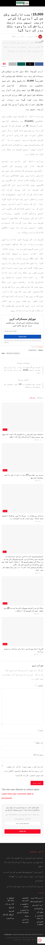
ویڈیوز (10, 918)
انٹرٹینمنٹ (36, 901)
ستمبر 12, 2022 (38, 654)
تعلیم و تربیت (39, 916)
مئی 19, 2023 (38, 480)
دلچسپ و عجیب (24, 904)
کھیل (11, 907)
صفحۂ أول (40, 10)
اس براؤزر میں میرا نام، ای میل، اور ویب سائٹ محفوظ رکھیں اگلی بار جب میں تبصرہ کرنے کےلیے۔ (23, 770)
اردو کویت (31, 36)
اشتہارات (27, 939)
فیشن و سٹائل (10, 898)
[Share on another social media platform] (13, 64)
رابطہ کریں (18, 939)
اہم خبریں (37, 905)
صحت (4, 551)
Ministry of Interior (13, 353)
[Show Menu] (41, 3)
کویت (33, 10)
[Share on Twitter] (30, 64)
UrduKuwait (7, 934)
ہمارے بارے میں (28, 937)
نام (40, 730)
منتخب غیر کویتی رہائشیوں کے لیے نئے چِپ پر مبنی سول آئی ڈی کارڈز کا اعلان (23, 862)
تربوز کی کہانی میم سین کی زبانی (25, 886)
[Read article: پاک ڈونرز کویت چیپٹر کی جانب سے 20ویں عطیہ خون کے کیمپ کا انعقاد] (22, 591)
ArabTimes (32, 350)
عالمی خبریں (25, 920)
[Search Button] (4, 3)
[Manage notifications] (40, 940)
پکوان (40, 912)
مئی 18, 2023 (38, 521)
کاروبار (9, 903)
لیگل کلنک (8, 914)
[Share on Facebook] (39, 64)
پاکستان (38, 908)
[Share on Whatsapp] (21, 64)
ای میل (38, 742)
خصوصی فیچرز (40, 922)
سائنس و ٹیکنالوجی (23, 911)
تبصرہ (39, 685)
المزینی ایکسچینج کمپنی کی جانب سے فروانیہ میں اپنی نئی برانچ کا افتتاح (23, 876)
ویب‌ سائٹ (38, 754)
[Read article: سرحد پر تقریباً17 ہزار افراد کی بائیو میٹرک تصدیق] (22, 457)
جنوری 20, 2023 (38, 613)
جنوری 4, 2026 (38, 439)
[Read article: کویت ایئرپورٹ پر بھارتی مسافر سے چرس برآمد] (22, 631)
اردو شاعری (37, 897)
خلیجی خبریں (25, 898)
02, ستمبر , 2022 (17, 36)
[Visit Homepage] (22, 3)
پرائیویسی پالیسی (14, 937)
